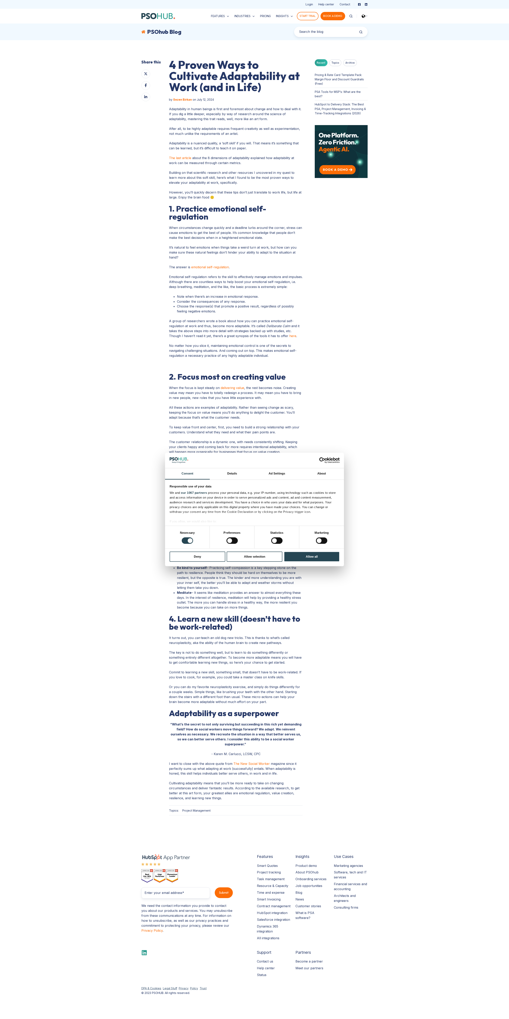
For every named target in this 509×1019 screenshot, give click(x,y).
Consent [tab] (187, 473)
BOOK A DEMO (332, 16)
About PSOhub (307, 872)
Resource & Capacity (272, 886)
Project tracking (269, 872)
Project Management (196, 810)
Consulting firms (346, 907)
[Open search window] (351, 16)
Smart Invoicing (269, 899)
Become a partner (309, 961)
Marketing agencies (348, 866)
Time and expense (271, 893)
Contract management (273, 906)
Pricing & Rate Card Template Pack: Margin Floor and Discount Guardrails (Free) (339, 79)
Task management (271, 879)
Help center (326, 4)
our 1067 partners (194, 492)
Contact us (265, 961)
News (299, 899)
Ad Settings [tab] (277, 473)
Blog (298, 893)
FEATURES (218, 16)
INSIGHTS (282, 16)
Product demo (306, 866)
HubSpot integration (272, 913)
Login (309, 4)
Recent (321, 62)
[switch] (232, 541)
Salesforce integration (273, 920)
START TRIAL (308, 16)
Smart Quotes (267, 866)
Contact (345, 4)
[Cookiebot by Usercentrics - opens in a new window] (322, 460)
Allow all (312, 556)
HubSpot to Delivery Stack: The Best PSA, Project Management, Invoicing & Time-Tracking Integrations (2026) (340, 109)
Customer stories (308, 906)
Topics (335, 62)
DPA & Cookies (151, 988)
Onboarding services (310, 879)
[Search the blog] (361, 32)
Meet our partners (309, 968)
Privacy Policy (152, 930)
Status (261, 975)
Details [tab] (232, 473)
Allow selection (254, 556)
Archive (350, 62)
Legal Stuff (170, 988)
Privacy (183, 988)
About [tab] (321, 473)
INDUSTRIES (242, 16)
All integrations (268, 938)
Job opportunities (308, 886)
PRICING (265, 16)
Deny (197, 556)
